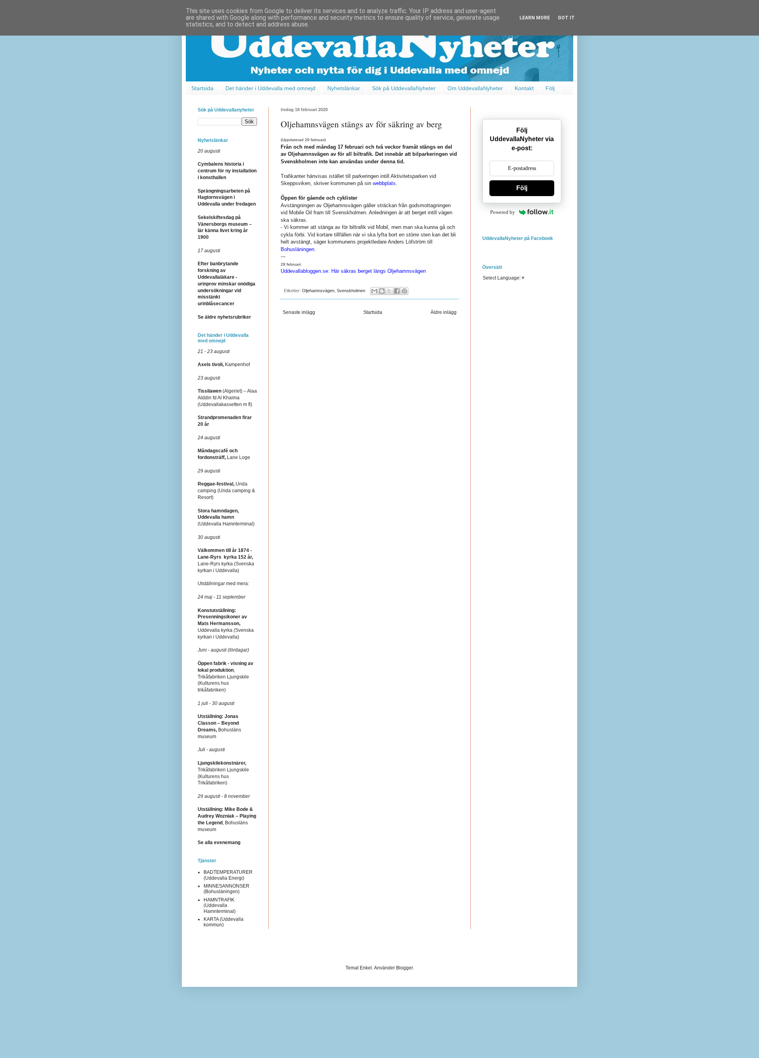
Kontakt (524, 88)
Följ (550, 88)
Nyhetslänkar (343, 88)
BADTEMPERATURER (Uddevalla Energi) (228, 874)
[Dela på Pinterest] (404, 291)
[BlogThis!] (382, 291)
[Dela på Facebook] (397, 291)
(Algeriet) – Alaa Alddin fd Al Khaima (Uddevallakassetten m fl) (227, 397)
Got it (566, 18)
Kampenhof (224, 364)
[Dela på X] (389, 291)
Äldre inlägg (443, 312)
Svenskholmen (351, 290)
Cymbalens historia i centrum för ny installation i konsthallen (227, 170)
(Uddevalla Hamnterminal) (226, 517)
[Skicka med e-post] (374, 291)
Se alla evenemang (219, 842)
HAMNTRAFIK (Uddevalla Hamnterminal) (220, 905)
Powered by (502, 212)
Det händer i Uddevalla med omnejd (270, 88)
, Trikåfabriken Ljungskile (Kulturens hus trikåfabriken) (225, 677)
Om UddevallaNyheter (475, 88)
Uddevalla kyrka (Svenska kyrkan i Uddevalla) (226, 624)
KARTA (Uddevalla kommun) (224, 922)
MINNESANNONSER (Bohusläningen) (226, 888)
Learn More (534, 18)
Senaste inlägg (299, 312)
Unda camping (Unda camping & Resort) (226, 490)
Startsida (202, 88)
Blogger (404, 968)
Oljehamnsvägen (318, 290)
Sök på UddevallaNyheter (404, 88)
